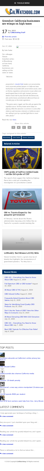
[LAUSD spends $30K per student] (2, 389)
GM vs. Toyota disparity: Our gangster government (17, 213)
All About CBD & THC (13, 290)
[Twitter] (19, 127)
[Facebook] (13, 127)
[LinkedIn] (29, 127)
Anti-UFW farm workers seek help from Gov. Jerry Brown (21, 401)
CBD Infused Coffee (12, 294)
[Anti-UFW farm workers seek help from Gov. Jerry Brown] (2, 396)
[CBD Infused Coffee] (2, 362)
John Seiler (16, 137)
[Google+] (24, 127)
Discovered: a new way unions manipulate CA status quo (21, 387)
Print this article (11, 37)
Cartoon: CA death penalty (10, 380)
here (14, 120)
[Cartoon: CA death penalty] (2, 376)
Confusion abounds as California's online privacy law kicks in (20, 359)
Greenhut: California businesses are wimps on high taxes (21, 22)
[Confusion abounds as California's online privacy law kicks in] (2, 353)
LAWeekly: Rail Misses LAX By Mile (21, 253)
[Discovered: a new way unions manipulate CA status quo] (2, 383)
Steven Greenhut (28, 137)
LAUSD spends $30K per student (12, 394)
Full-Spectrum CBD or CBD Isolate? (18, 284)
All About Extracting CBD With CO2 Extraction (22, 317)
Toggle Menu (23, 3)
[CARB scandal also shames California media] (2, 369)
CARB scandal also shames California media (17, 373)
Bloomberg (6, 137)
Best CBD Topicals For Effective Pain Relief (21, 329)
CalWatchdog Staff (17, 32)
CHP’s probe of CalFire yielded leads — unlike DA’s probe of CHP (21, 173)
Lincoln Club (19, 84)
